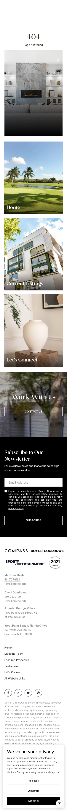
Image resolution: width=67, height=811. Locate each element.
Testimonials (12, 666)
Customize (33, 790)
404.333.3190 (12, 596)
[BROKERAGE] (38, 692)
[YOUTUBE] (28, 692)
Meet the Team (13, 653)
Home (8, 647)
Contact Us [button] (33, 411)
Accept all (33, 800)
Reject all (33, 780)
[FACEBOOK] (8, 692)
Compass (25, 706)
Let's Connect (13, 672)
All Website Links (14, 678)
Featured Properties (16, 660)
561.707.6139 (12, 579)
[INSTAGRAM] (18, 692)
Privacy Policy (15, 508)
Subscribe (33, 520)
